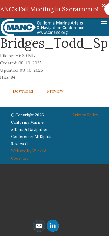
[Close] (103, 5)
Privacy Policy (85, 115)
